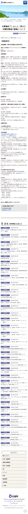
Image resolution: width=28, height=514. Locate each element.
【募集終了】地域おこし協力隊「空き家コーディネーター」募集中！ (13, 321)
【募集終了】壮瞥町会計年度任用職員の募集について (13, 354)
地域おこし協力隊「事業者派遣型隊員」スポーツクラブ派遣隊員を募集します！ (14, 264)
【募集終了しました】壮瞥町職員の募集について (12, 434)
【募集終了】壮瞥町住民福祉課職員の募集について (12, 377)
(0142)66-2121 (10, 501)
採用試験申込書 (6, 208)
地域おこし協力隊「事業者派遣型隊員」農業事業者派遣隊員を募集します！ (14, 271)
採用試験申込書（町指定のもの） (9, 134)
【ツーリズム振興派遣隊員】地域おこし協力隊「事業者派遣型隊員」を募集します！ (14, 244)
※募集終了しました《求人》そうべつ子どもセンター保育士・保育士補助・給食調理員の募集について (14, 390)
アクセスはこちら (14, 503)
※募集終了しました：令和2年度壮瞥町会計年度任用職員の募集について (14, 410)
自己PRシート (6, 210)
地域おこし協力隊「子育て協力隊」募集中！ (11, 302)
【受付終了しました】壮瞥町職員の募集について (12, 445)
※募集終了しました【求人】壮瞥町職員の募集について (13, 416)
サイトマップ (22, 505)
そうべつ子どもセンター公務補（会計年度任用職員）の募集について (14, 285)
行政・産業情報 (6, 459)
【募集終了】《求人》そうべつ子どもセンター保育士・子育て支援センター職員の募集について (14, 383)
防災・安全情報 (6, 465)
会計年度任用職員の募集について (8, 297)
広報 (4, 475)
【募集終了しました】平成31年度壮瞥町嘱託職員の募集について (14, 428)
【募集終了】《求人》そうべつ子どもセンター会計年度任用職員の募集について (14, 397)
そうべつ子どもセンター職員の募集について (11, 315)
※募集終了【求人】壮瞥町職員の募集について (11, 421)
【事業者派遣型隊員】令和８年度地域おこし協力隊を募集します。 (14, 237)
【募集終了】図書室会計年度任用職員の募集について (13, 359)
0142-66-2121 (19, 173)
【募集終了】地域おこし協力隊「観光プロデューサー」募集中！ (14, 342)
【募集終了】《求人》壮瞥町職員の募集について (12, 404)
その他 (4, 485)
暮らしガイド (6, 455)
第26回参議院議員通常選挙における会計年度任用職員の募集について (14, 308)
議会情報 (5, 478)
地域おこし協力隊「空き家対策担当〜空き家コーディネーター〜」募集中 (14, 230)
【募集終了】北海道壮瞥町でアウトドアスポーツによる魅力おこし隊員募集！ (14, 371)
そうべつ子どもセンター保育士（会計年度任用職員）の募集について (14, 278)
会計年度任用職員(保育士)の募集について (10, 291)
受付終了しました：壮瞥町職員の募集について (11, 439)
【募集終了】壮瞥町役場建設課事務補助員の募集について (14, 348)
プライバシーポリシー (14, 505)
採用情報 (16, 33)
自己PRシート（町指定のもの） (9, 135)
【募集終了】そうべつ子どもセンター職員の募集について (14, 365)
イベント (5, 472)
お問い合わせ (5, 505)
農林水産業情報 (6, 462)
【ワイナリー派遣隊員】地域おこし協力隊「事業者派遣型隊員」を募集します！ (14, 252)
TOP (25, 511)
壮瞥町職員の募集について (7, 258)
